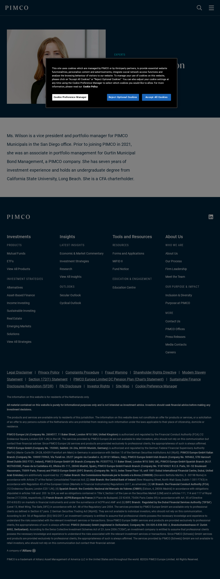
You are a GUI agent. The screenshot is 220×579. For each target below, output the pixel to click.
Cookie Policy (90, 86)
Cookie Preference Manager (70, 97)
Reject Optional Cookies (123, 97)
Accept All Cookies (156, 97)
